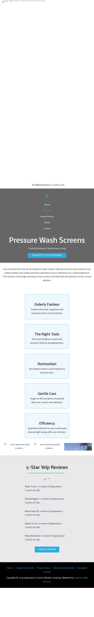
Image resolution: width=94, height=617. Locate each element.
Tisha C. (34, 516)
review (44, 516)
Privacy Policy (43, 597)
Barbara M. (36, 565)
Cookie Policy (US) (24, 597)
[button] (47, 211)
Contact (47, 601)
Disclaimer (82, 597)
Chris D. (34, 553)
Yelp (38, 519)
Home (10, 597)
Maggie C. (35, 528)
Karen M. (35, 540)
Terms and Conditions (63, 597)
